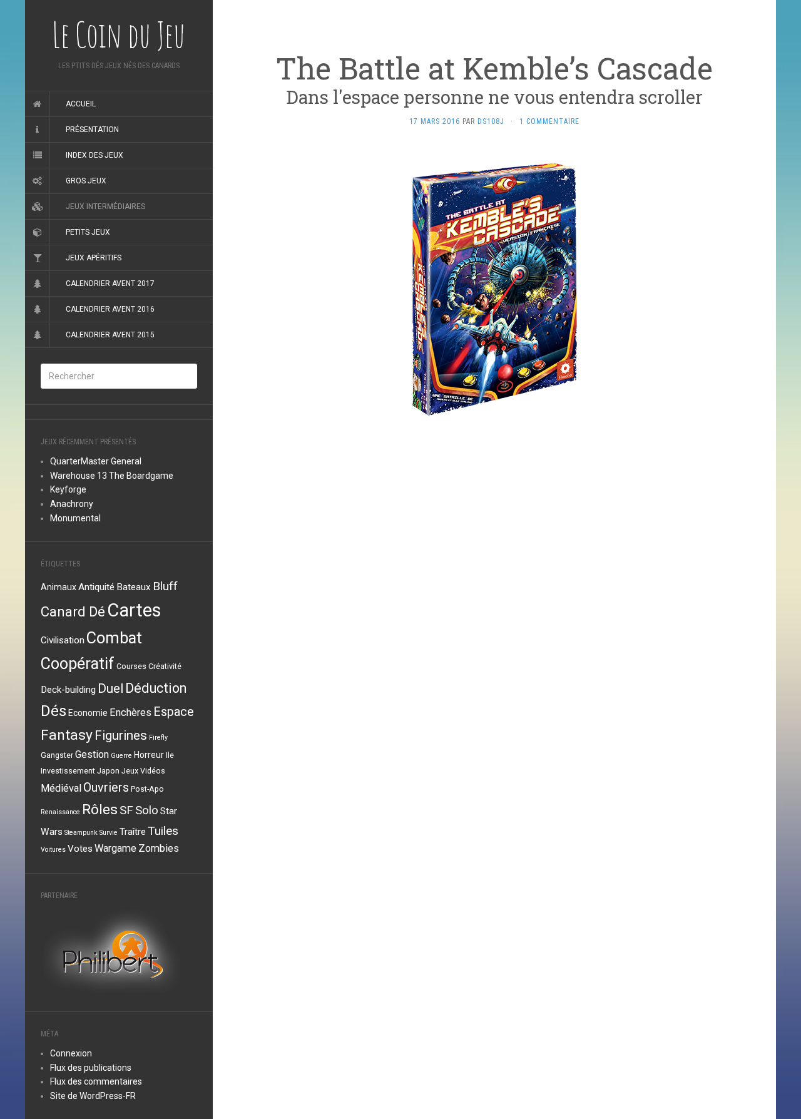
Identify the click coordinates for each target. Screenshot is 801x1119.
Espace (173, 712)
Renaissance (60, 812)
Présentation (92, 129)
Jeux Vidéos (143, 770)
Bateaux (133, 587)
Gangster (57, 755)
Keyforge (68, 489)
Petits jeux (88, 232)
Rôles (100, 809)
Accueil (81, 104)
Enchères (130, 712)
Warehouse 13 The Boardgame (111, 476)
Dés (53, 711)
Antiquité (96, 587)
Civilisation (62, 640)
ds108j (490, 121)
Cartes (134, 610)
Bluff (165, 586)
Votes (80, 848)
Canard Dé (73, 611)
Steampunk (81, 833)
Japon (108, 770)
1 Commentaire (549, 121)
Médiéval (61, 788)
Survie (108, 833)
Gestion (92, 754)
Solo (146, 810)
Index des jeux (94, 155)
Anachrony (71, 504)
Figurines (120, 735)
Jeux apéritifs (93, 257)
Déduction (155, 688)
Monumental (75, 518)
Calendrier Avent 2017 (110, 283)
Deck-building (68, 689)
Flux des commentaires (96, 1081)
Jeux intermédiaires (105, 206)
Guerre (121, 756)
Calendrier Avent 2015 (110, 334)
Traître (133, 831)
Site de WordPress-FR (93, 1096)
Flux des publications (90, 1068)
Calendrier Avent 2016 (110, 309)
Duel (110, 688)
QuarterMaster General (95, 461)
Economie (88, 713)
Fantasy (67, 735)
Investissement (68, 770)
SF (126, 810)
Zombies (158, 848)
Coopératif (78, 664)
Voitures (53, 850)
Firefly (158, 737)
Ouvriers (106, 787)
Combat (114, 637)
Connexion (71, 1053)
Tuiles (163, 831)
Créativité (164, 666)
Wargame (115, 848)
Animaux (58, 587)
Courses (131, 666)
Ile (170, 755)
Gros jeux (86, 180)
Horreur (149, 755)
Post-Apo (147, 789)
